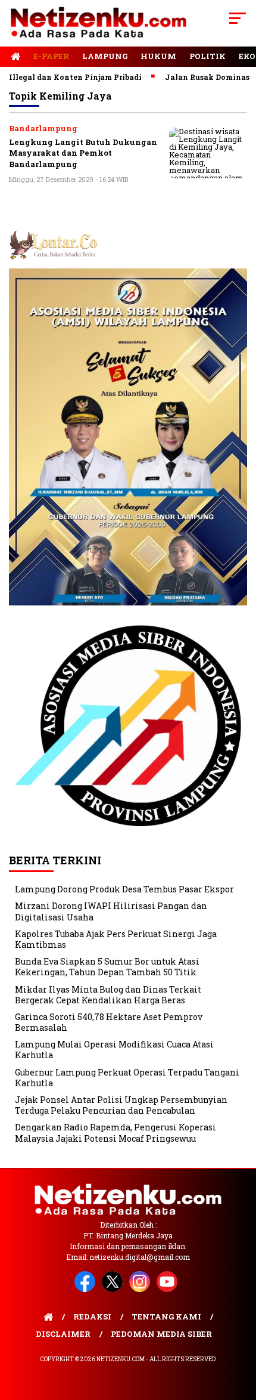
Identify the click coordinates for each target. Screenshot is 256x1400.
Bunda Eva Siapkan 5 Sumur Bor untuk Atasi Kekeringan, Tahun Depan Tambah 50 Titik (107, 967)
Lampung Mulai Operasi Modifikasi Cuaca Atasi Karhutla (114, 1050)
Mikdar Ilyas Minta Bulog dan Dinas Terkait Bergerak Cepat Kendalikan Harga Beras (108, 995)
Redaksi (92, 1316)
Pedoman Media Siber (161, 1333)
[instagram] (141, 1289)
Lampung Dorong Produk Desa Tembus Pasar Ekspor (124, 889)
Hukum (158, 56)
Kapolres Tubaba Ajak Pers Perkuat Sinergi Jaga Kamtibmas (116, 939)
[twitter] (114, 1289)
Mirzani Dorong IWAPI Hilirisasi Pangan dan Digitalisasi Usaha (111, 911)
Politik (207, 56)
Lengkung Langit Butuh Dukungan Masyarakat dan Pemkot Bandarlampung (83, 153)
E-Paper (51, 56)
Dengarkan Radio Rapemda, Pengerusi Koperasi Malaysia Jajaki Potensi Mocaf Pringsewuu (115, 1132)
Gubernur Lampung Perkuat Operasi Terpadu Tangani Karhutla (127, 1078)
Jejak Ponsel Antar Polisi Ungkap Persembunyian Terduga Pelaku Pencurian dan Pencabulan (121, 1105)
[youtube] (169, 1289)
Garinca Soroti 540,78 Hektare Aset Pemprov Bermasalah (108, 1022)
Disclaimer (63, 1333)
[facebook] (86, 1289)
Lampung (104, 56)
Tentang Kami (166, 1316)
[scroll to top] (238, 1331)
